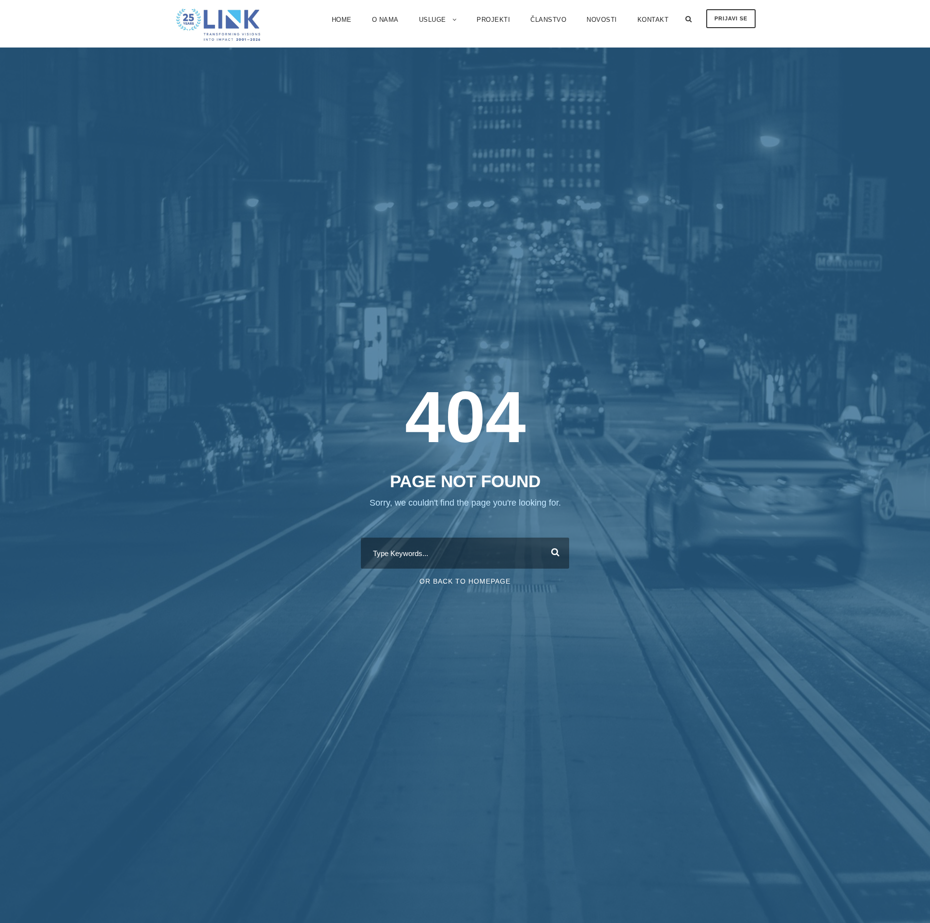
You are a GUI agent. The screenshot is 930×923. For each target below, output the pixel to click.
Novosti (602, 19)
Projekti (493, 19)
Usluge (432, 19)
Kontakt (653, 19)
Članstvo (548, 19)
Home (342, 19)
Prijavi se (730, 18)
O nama (385, 19)
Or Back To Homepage (465, 581)
